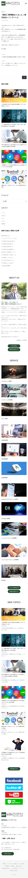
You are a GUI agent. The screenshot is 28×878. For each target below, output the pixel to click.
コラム (2, 218)
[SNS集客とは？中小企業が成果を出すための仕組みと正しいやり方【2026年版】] (14, 156)
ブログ (2, 221)
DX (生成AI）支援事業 (5, 518)
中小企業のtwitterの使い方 (7, 243)
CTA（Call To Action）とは (7, 260)
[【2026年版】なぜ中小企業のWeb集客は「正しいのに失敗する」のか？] (14, 95)
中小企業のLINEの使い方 (7, 246)
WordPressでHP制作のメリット (8, 252)
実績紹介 (3, 223)
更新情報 (7, 866)
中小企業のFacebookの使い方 (8, 241)
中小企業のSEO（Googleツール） (9, 254)
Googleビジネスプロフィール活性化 (9, 499)
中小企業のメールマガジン (7, 257)
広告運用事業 (4, 477)
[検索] (24, 77)
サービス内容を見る (14, 587)
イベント (3, 212)
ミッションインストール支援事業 (9, 538)
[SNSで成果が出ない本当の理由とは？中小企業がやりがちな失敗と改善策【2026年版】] (14, 136)
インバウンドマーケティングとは (9, 238)
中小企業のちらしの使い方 (7, 263)
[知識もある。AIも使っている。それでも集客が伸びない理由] (14, 176)
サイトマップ (21, 868)
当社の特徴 (14, 346)
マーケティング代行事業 (6, 399)
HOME (4, 863)
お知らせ (3, 11)
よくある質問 (14, 868)
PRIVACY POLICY (14, 870)
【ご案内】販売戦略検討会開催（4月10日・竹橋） (13, 56)
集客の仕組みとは (5, 235)
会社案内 (12, 866)
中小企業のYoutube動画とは (7, 249)
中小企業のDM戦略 (5, 265)
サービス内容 (21, 863)
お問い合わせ (7, 853)
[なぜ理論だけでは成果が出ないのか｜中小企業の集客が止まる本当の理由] (13, 744)
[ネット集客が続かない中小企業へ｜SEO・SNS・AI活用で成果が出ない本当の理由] (14, 116)
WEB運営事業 (4, 458)
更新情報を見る (14, 768)
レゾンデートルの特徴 (12, 863)
